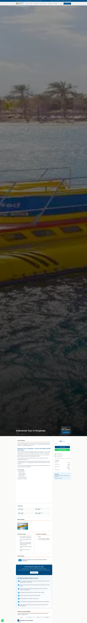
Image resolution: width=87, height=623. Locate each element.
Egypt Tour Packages (43, 3)
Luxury (38, 617)
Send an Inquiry (66, 432)
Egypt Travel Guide (68, 0)
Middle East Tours (50, 3)
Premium (30, 617)
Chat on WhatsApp (63, 449)
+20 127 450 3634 (59, 478)
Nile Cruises (56, 3)
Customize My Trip (67, 3)
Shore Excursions (36, 3)
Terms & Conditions (57, 0)
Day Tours (30, 3)
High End (46, 617)
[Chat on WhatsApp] (2, 620)
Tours (19, 6)
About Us (52, 0)
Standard (21, 617)
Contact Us (62, 0)
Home (27, 3)
